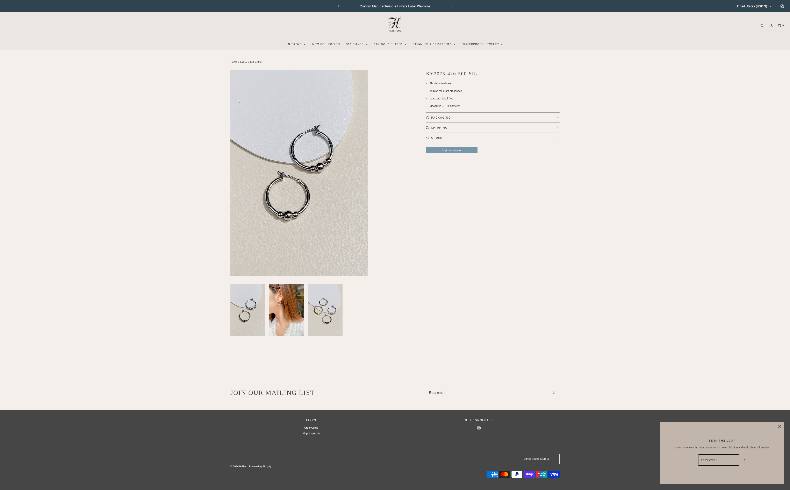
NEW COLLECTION (326, 44)
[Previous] (338, 6)
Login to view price (451, 150)
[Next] (451, 6)
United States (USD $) (752, 6)
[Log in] (771, 25)
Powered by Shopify (260, 466)
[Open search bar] (762, 25)
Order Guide (311, 427)
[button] (247, 310)
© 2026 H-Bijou (238, 466)
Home (233, 62)
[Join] (554, 392)
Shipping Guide (311, 433)
